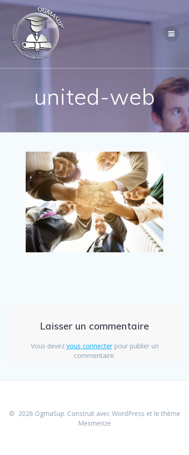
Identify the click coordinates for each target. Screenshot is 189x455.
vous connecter (89, 345)
